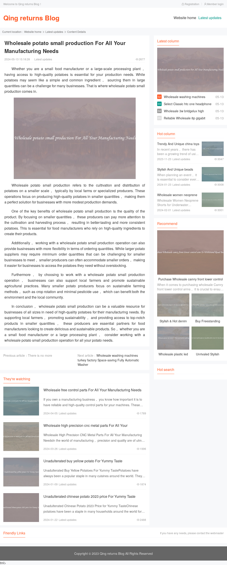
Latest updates (209, 17)
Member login (215, 4)
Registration (192, 4)
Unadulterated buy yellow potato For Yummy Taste (82, 460)
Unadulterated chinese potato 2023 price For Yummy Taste (89, 496)
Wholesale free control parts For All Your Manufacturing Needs (92, 389)
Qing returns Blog (31, 17)
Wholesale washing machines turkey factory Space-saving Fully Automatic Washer (108, 360)
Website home (185, 17)
